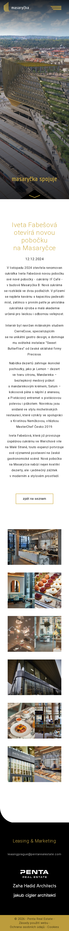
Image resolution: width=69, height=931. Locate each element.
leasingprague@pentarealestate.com (34, 854)
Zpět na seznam (34, 499)
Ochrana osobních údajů (27, 927)
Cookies (53, 927)
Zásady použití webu (33, 923)
